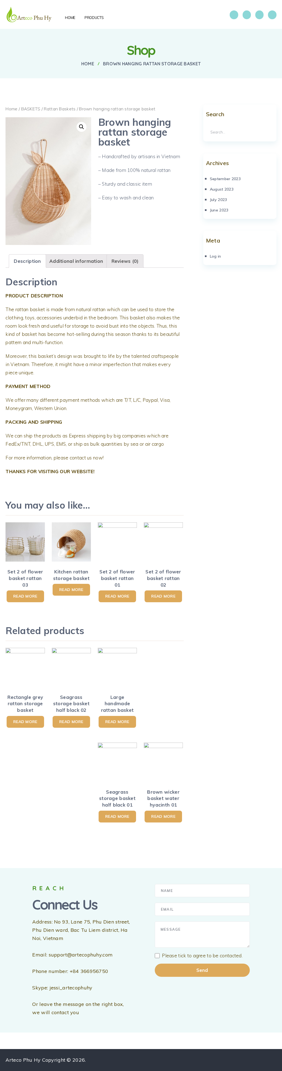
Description (27, 261)
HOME (70, 17)
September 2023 (225, 178)
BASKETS (30, 108)
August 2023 (222, 189)
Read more (25, 596)
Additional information (76, 261)
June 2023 (219, 210)
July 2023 (218, 199)
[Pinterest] (272, 14)
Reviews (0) (125, 261)
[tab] (27, 261)
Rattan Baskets (59, 108)
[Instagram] (247, 14)
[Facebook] (234, 14)
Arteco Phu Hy (23, 1060)
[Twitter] (259, 14)
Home (11, 108)
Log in (215, 256)
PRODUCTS (94, 17)
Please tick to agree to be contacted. (202, 955)
